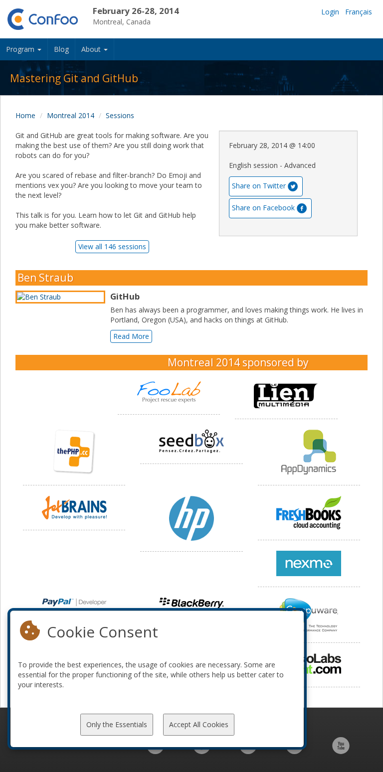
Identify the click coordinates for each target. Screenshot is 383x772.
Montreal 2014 (70, 115)
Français (358, 11)
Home (25, 115)
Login (330, 11)
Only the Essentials (116, 724)
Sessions (120, 115)
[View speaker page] (62, 297)
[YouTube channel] (341, 751)
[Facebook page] (202, 751)
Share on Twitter (259, 185)
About (92, 49)
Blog (61, 49)
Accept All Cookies (198, 724)
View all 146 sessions (112, 246)
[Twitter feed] (248, 751)
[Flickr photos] (294, 751)
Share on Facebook (263, 207)
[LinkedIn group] (155, 751)
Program (21, 49)
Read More (131, 336)
